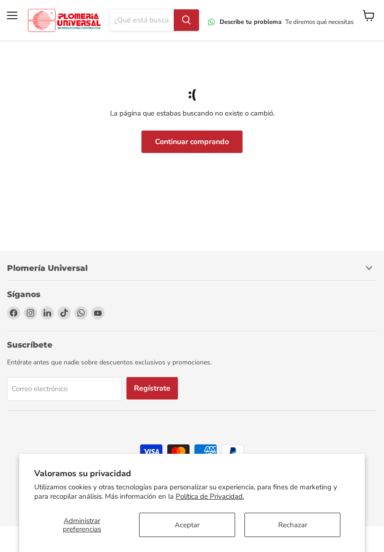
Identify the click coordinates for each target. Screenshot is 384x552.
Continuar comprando (192, 142)
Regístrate (152, 388)
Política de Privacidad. (210, 496)
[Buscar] (186, 20)
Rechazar (292, 525)
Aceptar (187, 525)
